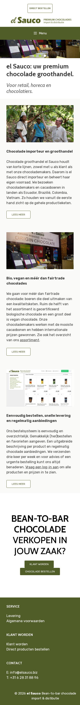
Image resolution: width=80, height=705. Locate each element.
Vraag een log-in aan (42, 467)
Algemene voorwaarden (25, 621)
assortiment (29, 340)
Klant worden (39, 564)
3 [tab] (45, 56)
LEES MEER (18, 214)
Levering (13, 616)
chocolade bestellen (40, 571)
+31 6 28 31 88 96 (24, 678)
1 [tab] (35, 56)
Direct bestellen (40, 8)
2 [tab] (40, 56)
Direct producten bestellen (27, 649)
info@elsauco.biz (24, 672)
